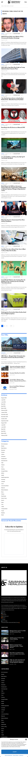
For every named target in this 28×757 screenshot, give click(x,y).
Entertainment (4, 460)
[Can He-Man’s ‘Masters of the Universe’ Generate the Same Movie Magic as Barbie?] (4, 381)
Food (2, 466)
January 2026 (4, 412)
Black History (4, 448)
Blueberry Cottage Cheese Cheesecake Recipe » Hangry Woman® (16, 646)
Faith (2, 462)
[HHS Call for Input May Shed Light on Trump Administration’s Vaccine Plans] (14, 55)
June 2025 (3, 427)
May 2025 (3, 429)
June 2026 (3, 402)
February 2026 (4, 410)
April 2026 (3, 406)
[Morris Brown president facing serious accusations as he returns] (4, 654)
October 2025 (4, 418)
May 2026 (3, 404)
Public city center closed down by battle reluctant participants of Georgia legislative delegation (17, 661)
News (2, 492)
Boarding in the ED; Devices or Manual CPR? (13, 127)
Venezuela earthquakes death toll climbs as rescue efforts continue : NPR (17, 368)
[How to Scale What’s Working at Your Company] (4, 388)
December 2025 (4, 414)
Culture (2, 454)
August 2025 (4, 422)
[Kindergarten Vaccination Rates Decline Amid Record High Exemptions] (14, 300)
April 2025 (3, 431)
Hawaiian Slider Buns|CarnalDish (17, 373)
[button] (26, 739)
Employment (4, 458)
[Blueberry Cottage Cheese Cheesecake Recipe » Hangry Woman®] (4, 646)
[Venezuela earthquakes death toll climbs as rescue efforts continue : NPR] (4, 368)
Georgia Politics (4, 471)
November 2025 (4, 416)
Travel (2, 510)
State (2, 502)
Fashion (2, 464)
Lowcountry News (5, 485)
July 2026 (3, 399)
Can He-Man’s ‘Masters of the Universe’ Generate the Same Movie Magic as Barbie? (18, 381)
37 (11, 325)
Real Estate (3, 496)
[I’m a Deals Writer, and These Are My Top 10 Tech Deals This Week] (14, 145)
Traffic (2, 506)
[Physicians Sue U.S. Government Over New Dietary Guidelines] (14, 208)
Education (3, 456)
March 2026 (3, 408)
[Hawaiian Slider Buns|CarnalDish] (4, 374)
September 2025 (4, 420)
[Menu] (2, 2)
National (3, 487)
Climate (2, 452)
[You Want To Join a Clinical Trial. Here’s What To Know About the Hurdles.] (14, 237)
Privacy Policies (15, 755)
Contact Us (21, 755)
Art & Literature (4, 443)
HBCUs (2, 473)
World (2, 514)
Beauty (2, 446)
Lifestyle (3, 481)
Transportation (4, 508)
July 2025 (3, 425)
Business (3, 450)
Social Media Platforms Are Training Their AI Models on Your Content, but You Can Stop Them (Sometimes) (13, 281)
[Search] (25, 2)
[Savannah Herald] (14, 2)
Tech (2, 504)
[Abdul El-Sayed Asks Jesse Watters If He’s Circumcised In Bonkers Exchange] (14, 25)
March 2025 (3, 433)
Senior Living (4, 498)
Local (2, 483)
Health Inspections (5, 477)
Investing (3, 479)
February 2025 (4, 435)
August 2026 (4, 397)
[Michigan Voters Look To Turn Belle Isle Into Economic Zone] (4, 632)
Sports (2, 500)
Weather (3, 512)
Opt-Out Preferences (8, 755)
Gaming (2, 469)
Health (2, 475)
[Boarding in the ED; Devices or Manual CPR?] (14, 115)
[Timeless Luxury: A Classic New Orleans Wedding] (4, 639)
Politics (2, 494)
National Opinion (4, 489)
